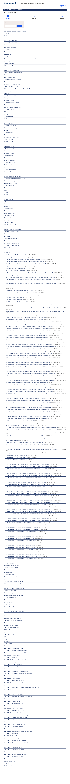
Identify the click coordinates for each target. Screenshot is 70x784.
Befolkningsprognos (9, 63)
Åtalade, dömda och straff (10, 761)
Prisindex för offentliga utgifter (12, 238)
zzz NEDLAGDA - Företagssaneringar (13, 662)
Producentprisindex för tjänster (12, 245)
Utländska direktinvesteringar (11, 625)
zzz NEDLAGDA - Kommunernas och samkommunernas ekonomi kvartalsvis (21, 685)
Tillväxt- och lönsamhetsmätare (12, 613)
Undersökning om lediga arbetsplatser (13, 616)
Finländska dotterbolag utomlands (12, 121)
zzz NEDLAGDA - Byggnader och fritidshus (14, 648)
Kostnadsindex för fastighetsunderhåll (13, 187)
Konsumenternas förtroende (11, 183)
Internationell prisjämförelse (11, 167)
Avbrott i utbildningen (9, 51)
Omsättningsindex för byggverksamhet (13, 229)
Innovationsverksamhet (10, 162)
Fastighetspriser (8, 114)
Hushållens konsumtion (10, 148)
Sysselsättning (8, 604)
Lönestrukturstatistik (9, 197)
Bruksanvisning (63, 5)
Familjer (6, 111)
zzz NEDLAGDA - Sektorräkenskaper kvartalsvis (15, 724)
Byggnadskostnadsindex (10, 81)
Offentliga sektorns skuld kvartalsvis (13, 217)
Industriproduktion (9, 155)
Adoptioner (7, 33)
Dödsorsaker (7, 93)
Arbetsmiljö (7, 49)
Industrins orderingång (10, 153)
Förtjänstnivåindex (9, 139)
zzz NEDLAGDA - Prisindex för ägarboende (14, 722)
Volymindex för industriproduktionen (13, 639)
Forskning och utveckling (10, 125)
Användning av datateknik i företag (12, 38)
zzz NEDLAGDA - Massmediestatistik (13, 701)
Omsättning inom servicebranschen (13, 227)
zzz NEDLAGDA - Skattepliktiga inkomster (14, 726)
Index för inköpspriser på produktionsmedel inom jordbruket (18, 151)
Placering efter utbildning (10, 234)
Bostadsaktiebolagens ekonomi (12, 70)
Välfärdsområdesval (9, 643)
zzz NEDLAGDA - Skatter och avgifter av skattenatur (16, 728)
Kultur (6, 190)
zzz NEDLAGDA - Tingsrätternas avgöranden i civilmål (16, 742)
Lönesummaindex (9, 199)
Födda (6, 130)
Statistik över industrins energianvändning (14, 581)
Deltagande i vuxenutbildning (11, 86)
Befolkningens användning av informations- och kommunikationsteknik (20, 58)
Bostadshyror (8, 74)
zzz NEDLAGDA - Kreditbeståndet (12, 692)
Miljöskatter (7, 206)
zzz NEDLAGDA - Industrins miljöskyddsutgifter (15, 669)
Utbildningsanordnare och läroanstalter (13, 620)
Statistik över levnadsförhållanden (12, 586)
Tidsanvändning (8, 609)
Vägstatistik (7, 641)
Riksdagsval (7, 252)
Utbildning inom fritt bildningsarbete (13, 618)
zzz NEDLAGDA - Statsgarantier (12, 733)
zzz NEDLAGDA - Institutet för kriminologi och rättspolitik (17, 675)
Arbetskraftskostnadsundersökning (13, 45)
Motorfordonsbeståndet (10, 213)
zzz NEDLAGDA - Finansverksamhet (12, 657)
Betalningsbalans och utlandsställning (13, 68)
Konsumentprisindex (9, 185)
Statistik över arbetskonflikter (11, 576)
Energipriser (7, 104)
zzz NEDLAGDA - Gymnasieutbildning (13, 666)
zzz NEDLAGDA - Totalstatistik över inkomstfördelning (16, 745)
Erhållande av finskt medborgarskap (13, 107)
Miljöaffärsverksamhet (10, 204)
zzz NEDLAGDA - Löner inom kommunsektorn (15, 699)
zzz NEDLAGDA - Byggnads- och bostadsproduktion (16, 650)
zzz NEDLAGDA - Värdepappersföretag (13, 752)
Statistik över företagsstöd (11, 579)
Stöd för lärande (8, 602)
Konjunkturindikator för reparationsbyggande (15, 178)
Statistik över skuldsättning (11, 590)
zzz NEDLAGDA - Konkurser (11, 689)
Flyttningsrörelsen (9, 123)
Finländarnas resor (9, 118)
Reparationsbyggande (9, 250)
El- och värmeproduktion (10, 95)
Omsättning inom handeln (10, 224)
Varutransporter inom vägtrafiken (12, 636)
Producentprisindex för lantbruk (12, 243)
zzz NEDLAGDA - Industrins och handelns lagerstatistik (17, 671)
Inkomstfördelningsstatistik (11, 157)
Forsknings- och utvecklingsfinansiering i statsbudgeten (17, 127)
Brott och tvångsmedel (10, 77)
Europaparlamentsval (9, 109)
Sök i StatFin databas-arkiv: (11, 22)
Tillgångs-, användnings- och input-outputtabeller (16, 611)
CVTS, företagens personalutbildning (13, 84)
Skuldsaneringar (8, 572)
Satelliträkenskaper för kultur (11, 567)
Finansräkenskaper (9, 116)
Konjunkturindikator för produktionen (13, 176)
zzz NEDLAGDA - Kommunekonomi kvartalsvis (15, 680)
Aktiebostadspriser (9, 35)
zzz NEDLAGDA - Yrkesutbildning (12, 758)
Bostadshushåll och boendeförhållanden (13, 72)
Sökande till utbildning (10, 606)
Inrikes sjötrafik (8, 164)
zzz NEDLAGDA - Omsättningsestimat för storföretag (16, 717)
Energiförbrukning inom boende (12, 102)
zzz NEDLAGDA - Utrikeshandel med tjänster (14, 749)
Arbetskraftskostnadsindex (11, 42)
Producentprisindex (9, 240)
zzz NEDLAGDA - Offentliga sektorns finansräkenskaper (17, 715)
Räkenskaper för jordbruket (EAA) (12, 565)
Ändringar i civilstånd (9, 765)
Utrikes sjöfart (8, 629)
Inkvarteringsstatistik (9, 160)
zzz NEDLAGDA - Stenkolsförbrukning (13, 735)
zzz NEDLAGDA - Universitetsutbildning (13, 747)
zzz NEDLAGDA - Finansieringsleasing (13, 655)
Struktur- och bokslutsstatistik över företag (14, 595)
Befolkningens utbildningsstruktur (12, 61)
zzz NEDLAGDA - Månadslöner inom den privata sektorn (17, 705)
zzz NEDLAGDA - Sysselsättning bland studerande (15, 738)
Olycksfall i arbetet (9, 222)
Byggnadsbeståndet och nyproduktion (13, 79)
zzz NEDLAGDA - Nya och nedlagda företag (14, 712)
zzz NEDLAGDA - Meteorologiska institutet (14, 703)
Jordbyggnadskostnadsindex (11, 169)
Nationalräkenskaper (9, 215)
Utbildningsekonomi (9, 622)
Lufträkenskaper (8, 194)
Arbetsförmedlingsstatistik (11, 40)
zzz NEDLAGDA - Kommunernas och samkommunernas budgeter (19, 682)
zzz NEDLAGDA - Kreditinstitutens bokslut (14, 694)
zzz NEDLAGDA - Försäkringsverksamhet (13, 664)
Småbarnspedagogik (9, 574)
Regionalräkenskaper (9, 247)
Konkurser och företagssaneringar (12, 181)
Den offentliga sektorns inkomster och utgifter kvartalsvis (17, 88)
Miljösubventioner (9, 210)
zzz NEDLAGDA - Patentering (11, 719)
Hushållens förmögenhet (10, 146)
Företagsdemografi (9, 132)
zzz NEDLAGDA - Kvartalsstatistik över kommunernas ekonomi (18, 696)
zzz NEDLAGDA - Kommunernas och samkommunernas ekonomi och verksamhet (22, 687)
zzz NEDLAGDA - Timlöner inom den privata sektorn (16, 740)
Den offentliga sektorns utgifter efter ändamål (15, 91)
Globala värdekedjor (9, 141)
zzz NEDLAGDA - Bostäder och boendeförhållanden (16, 31)
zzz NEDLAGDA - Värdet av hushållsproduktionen (15, 754)
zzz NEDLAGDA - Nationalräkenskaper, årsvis (14, 710)
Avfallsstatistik (8, 54)
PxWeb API (62, 6)
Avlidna (6, 56)
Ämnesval (7, 763)
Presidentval (7, 236)
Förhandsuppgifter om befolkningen (13, 134)
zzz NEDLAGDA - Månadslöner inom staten (14, 708)
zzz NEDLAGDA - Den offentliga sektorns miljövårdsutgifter (17, 652)
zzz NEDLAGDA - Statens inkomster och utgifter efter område (18, 731)
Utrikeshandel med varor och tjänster (13, 632)
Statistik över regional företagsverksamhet (14, 588)
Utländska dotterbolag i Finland (12, 627)
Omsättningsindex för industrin (12, 231)
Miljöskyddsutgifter (9, 208)
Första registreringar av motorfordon (13, 137)
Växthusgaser (8, 646)
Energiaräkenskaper (9, 100)
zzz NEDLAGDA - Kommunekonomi (12, 678)
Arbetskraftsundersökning (11, 47)
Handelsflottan (8, 144)
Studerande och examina (10, 597)
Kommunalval (8, 174)
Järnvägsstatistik (9, 171)
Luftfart (6, 192)
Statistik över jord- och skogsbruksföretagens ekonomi (17, 583)
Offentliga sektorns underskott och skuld (14, 220)
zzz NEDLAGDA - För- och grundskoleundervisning (16, 659)
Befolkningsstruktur (9, 65)
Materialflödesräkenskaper (11, 201)
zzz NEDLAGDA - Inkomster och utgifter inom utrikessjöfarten (18, 673)
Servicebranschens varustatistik (12, 569)
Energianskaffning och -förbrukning (12, 98)
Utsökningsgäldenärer (10, 634)
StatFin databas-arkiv (11, 9)
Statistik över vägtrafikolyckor (11, 593)
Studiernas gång (8, 599)
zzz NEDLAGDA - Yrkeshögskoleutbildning (14, 756)
